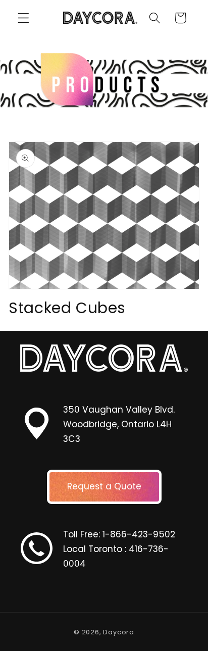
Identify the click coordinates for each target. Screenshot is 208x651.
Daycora (118, 632)
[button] (23, 18)
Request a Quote (104, 486)
